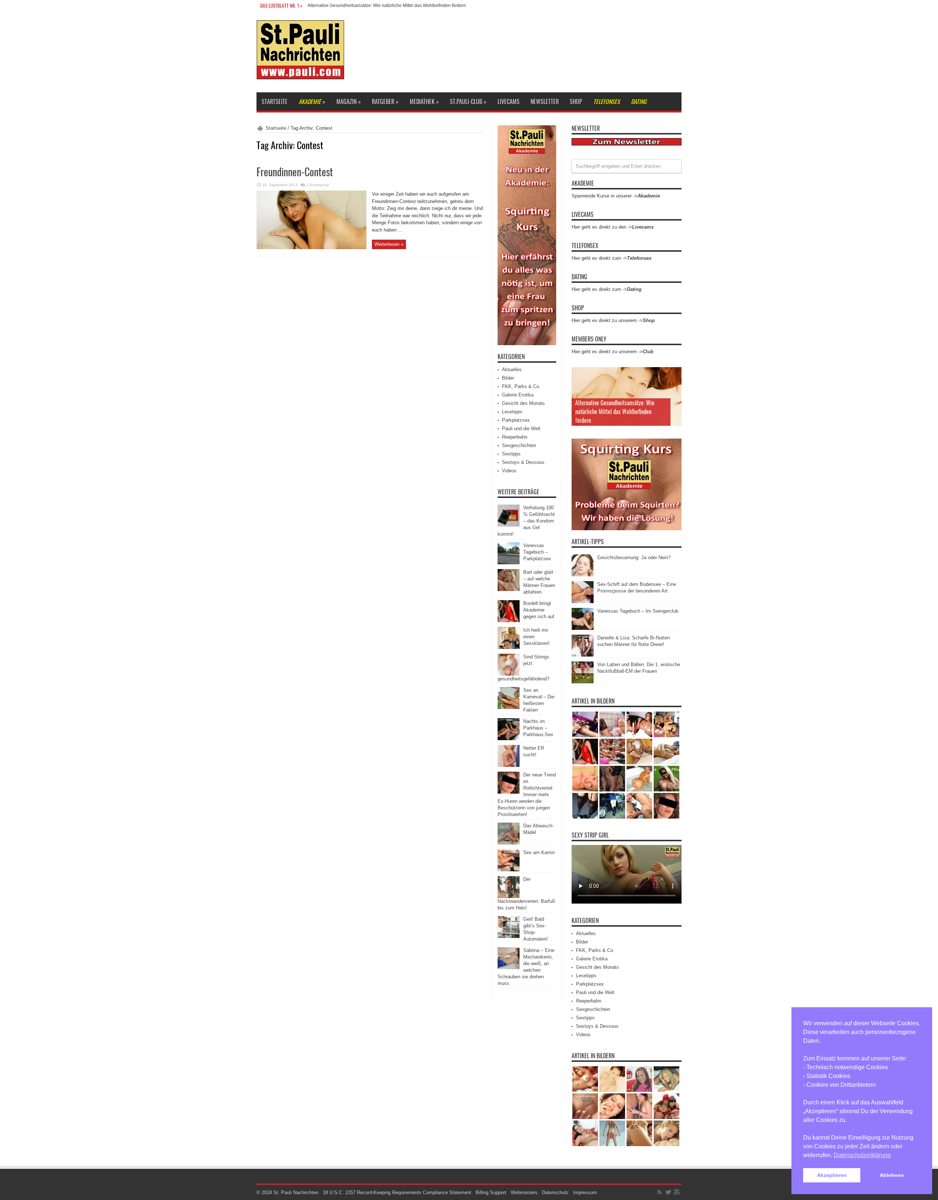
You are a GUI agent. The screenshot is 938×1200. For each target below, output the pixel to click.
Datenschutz (555, 1192)
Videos (509, 470)
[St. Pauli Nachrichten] (300, 74)
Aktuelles (512, 369)
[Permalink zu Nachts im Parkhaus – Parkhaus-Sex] (509, 738)
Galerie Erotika (517, 395)
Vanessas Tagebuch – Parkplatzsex (537, 552)
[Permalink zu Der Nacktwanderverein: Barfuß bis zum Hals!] (509, 896)
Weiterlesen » (388, 244)
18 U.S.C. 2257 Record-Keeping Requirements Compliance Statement (397, 1192)
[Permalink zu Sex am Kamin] (509, 869)
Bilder (508, 378)
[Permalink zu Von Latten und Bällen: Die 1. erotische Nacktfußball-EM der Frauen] (583, 681)
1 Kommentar (317, 185)
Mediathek (424, 101)
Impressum (585, 1192)
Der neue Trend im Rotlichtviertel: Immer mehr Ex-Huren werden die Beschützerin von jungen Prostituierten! (527, 794)
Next (674, 386)
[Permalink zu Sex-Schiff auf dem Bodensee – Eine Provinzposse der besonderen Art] (583, 601)
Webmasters (524, 1192)
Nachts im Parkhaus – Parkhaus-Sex (538, 728)
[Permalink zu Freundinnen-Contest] (311, 247)
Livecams (509, 101)
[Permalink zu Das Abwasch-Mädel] (509, 843)
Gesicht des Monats (523, 403)
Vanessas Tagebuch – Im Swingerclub (637, 611)
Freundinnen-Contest (294, 171)
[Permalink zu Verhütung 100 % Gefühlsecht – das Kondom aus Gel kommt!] (509, 525)
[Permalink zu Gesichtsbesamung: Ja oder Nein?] (583, 574)
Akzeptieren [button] (832, 1175)
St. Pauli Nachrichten (295, 1192)
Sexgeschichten (519, 445)
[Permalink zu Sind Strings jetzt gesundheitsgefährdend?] (509, 674)
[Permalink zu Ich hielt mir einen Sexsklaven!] (509, 647)
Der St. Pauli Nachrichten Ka (335, 5)
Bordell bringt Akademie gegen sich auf (538, 610)
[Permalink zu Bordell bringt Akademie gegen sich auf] (509, 620)
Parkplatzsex (516, 420)
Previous (674, 374)
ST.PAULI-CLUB (468, 101)
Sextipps (511, 454)
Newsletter (545, 101)
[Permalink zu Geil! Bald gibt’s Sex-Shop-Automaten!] (509, 936)
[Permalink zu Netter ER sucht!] (509, 765)
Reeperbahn (514, 437)
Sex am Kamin (539, 852)
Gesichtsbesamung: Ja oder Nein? (634, 557)
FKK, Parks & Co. (521, 386)
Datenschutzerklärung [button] (862, 1155)
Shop (576, 101)
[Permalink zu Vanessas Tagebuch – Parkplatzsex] (509, 562)
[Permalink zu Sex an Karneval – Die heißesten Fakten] (509, 707)
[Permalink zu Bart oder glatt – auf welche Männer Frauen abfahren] (509, 589)
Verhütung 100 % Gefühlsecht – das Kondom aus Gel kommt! (526, 521)
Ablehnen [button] (892, 1175)
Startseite (275, 101)
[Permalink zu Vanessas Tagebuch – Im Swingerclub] (583, 628)
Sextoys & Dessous (523, 462)
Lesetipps (512, 411)
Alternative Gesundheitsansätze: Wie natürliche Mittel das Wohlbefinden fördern (614, 411)
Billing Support (491, 1192)
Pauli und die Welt (521, 428)
